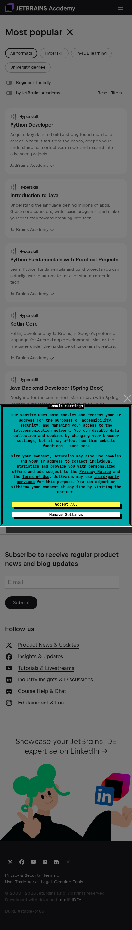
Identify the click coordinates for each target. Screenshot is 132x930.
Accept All (66, 504)
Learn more (78, 445)
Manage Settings (66, 514)
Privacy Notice (95, 471)
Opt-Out (65, 492)
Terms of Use (35, 476)
